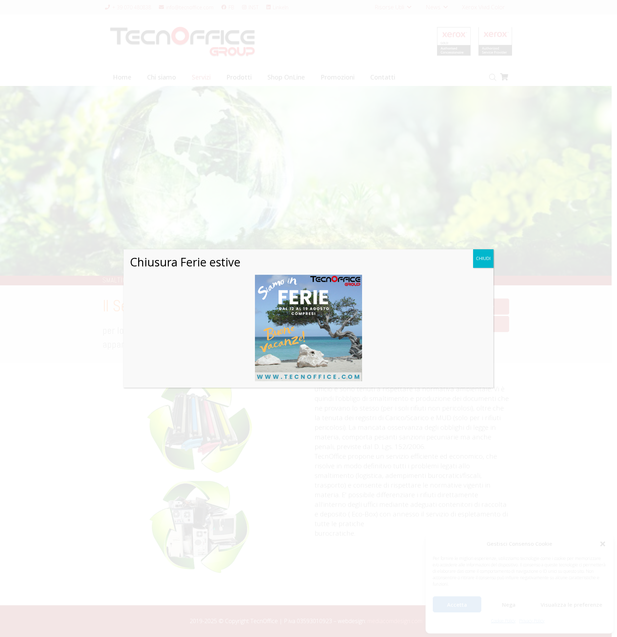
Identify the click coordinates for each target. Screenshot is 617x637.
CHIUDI (483, 258)
